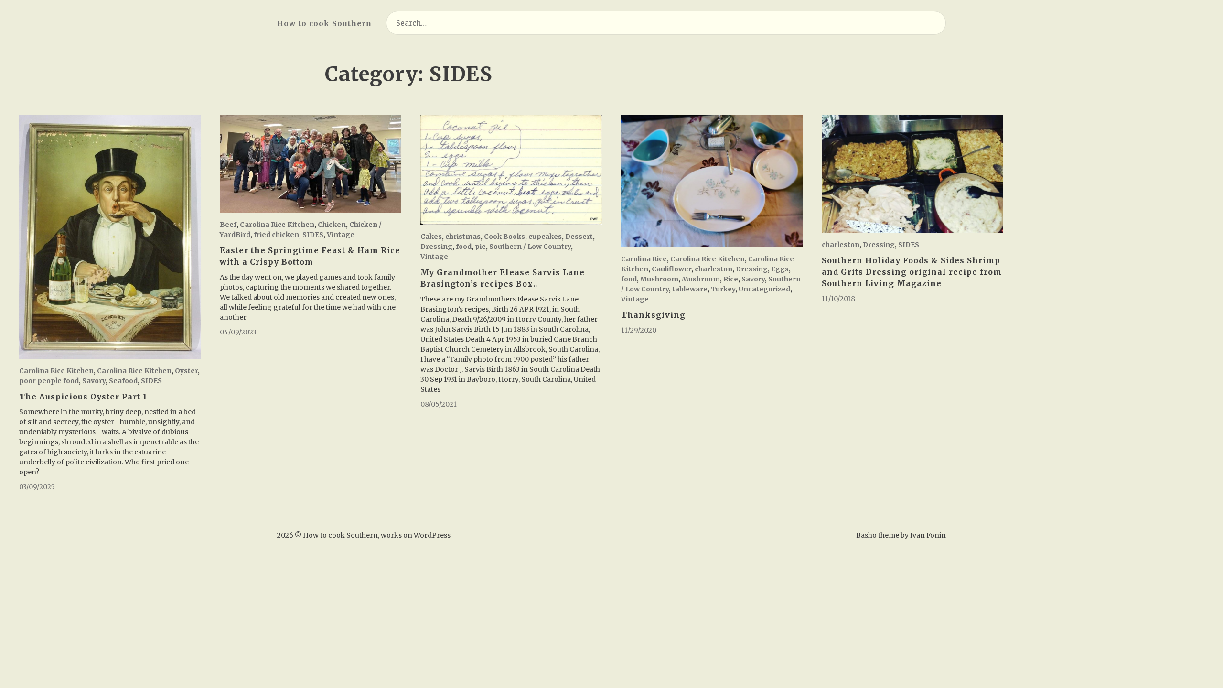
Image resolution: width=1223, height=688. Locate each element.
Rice (730, 279)
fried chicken (276, 234)
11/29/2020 (638, 330)
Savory (94, 380)
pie (480, 246)
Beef (228, 224)
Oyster (186, 370)
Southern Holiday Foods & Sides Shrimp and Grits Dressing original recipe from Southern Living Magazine (912, 272)
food (464, 246)
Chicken (332, 224)
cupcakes (545, 236)
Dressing (436, 246)
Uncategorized (764, 289)
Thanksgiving (653, 315)
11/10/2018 (838, 298)
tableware (690, 289)
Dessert (579, 236)
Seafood (123, 380)
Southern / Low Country (530, 246)
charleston (713, 269)
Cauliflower (671, 269)
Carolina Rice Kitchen (56, 370)
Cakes (431, 236)
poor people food (49, 380)
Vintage (340, 234)
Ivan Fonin (928, 535)
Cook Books (504, 236)
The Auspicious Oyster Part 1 (83, 396)
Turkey (723, 289)
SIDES (151, 380)
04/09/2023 (238, 332)
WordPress (432, 535)
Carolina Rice (644, 259)
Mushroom (659, 279)
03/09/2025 (37, 487)
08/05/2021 (438, 404)
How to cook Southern (324, 23)
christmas (463, 236)
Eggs (780, 269)
